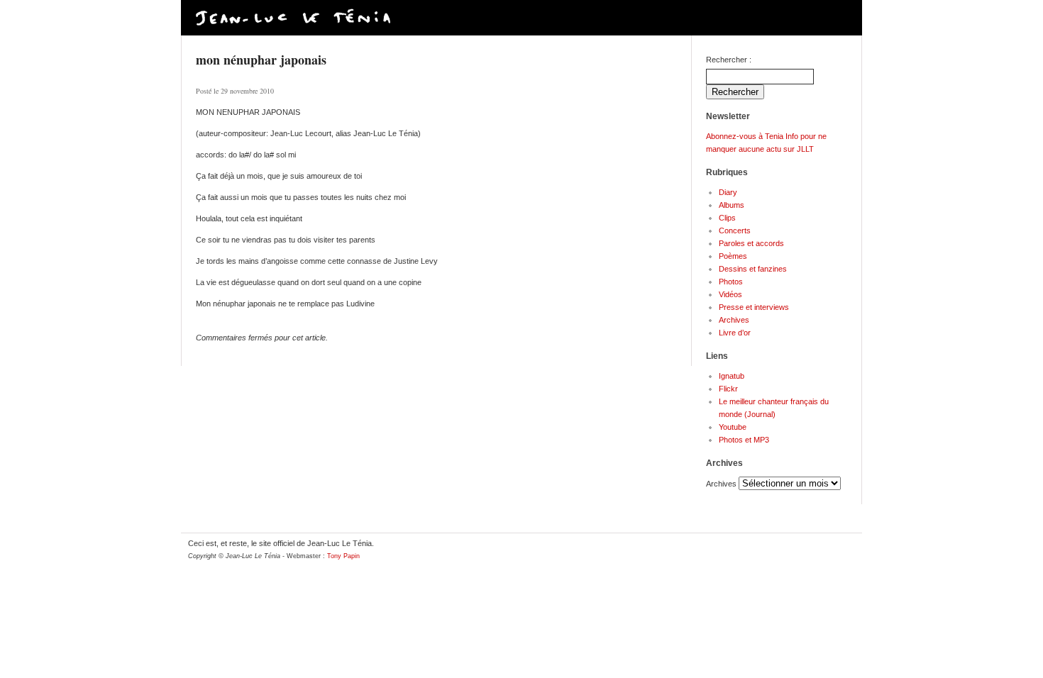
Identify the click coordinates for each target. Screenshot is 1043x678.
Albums (731, 205)
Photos (731, 281)
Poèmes (733, 256)
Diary (728, 192)
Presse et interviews (754, 307)
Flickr (728, 388)
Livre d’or (735, 332)
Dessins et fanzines (753, 269)
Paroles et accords (751, 243)
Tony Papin (343, 556)
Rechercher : (728, 59)
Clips (727, 217)
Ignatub (731, 376)
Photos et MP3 (744, 439)
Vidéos (730, 294)
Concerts (735, 230)
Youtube (732, 427)
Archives (734, 320)
